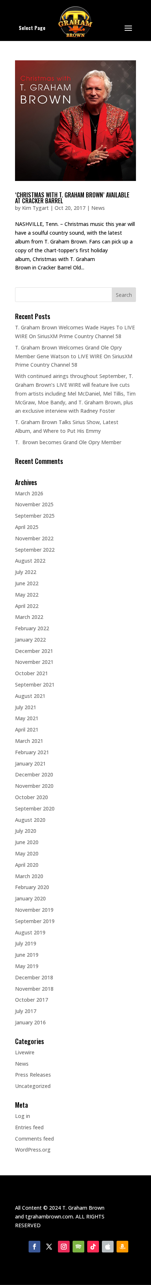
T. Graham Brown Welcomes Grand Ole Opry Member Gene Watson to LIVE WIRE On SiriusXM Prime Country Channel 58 (73, 356)
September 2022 (35, 549)
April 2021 (26, 729)
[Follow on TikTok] (93, 1246)
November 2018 (34, 988)
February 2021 (32, 752)
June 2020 (26, 842)
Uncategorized (33, 1085)
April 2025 (26, 527)
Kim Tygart (35, 207)
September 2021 (35, 684)
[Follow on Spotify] (78, 1246)
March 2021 (29, 740)
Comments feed (34, 1138)
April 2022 (26, 605)
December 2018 (34, 977)
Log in (22, 1115)
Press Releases (33, 1074)
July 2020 (25, 830)
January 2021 (30, 763)
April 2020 (26, 864)
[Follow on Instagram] (64, 1246)
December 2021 (34, 650)
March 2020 (29, 876)
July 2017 (25, 1011)
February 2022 (32, 628)
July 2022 (25, 571)
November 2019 (34, 909)
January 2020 (30, 898)
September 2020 (35, 808)
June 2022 (26, 583)
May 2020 (26, 853)
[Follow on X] (49, 1246)
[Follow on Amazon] (122, 1246)
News (98, 207)
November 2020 (34, 785)
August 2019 (30, 932)
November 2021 (34, 661)
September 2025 (35, 515)
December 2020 (34, 774)
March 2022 (29, 616)
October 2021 (31, 673)
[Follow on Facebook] (34, 1246)
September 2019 (35, 921)
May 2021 (26, 718)
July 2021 (25, 707)
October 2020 (31, 797)
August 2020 (30, 819)
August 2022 (30, 560)
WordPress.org (33, 1149)
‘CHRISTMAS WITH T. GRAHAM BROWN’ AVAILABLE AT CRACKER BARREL (72, 197)
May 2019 (26, 966)
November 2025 (34, 504)
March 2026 (29, 493)
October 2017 (31, 999)
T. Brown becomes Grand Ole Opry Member (68, 442)
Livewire (24, 1052)
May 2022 (26, 594)
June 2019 (26, 954)
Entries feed (29, 1127)
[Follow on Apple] (108, 1246)
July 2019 (25, 943)
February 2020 (32, 887)
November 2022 (34, 538)
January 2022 (30, 639)
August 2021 (30, 695)
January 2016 (30, 1022)
